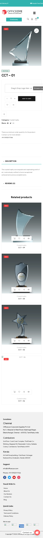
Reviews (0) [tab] (10, 183)
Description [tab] (10, 161)
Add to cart (26, 98)
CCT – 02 (21, 350)
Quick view (28, 238)
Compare (13, 104)
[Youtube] (14, 477)
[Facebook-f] (4, 477)
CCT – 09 (21, 248)
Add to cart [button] (14, 238)
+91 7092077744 (7, 137)
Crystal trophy (14, 120)
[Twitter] (9, 477)
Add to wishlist (7, 104)
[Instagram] (18, 477)
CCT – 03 (21, 299)
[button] (34, 13)
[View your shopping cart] (36, 19)
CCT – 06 (21, 401)
